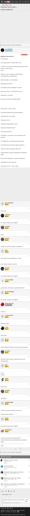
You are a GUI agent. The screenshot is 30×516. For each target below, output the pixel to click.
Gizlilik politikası (21, 510)
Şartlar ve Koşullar (12, 510)
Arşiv (10, 461)
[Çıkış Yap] (28, 1)
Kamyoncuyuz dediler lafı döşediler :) (14, 484)
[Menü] (2, 2)
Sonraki (15, 449)
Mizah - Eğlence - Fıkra (11, 467)
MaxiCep (4, 508)
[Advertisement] (15, 26)
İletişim (3, 510)
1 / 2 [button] (10, 449)
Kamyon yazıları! (8, 466)
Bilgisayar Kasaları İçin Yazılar (12, 478)
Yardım (8, 511)
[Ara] (22, 1)
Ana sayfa (14, 511)
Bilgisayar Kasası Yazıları (11, 460)
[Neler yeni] (19, 1)
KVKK (3, 511)
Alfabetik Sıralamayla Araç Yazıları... (14, 472)
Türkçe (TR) (10, 508)
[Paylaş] (29, 55)
